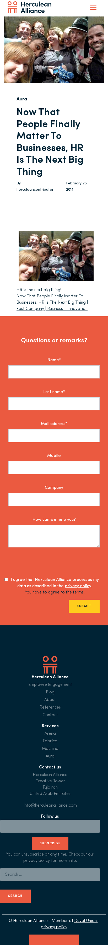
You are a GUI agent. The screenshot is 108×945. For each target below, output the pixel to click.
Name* (54, 360)
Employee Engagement (50, 685)
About (50, 700)
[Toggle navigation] (93, 7)
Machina (50, 749)
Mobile (54, 456)
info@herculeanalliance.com (50, 805)
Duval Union (86, 921)
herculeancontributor (35, 190)
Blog (50, 692)
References (50, 707)
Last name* (54, 392)
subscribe (50, 843)
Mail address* (54, 424)
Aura (22, 99)
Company (54, 488)
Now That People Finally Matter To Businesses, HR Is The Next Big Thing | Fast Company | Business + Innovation (52, 302)
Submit (84, 606)
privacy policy (78, 586)
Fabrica (50, 741)
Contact (50, 715)
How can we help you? (54, 520)
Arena (50, 734)
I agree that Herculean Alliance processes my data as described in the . (55, 583)
